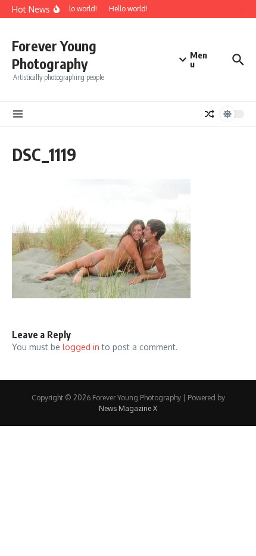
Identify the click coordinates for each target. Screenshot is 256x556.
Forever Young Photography (54, 54)
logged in (81, 347)
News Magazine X (128, 408)
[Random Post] (209, 114)
